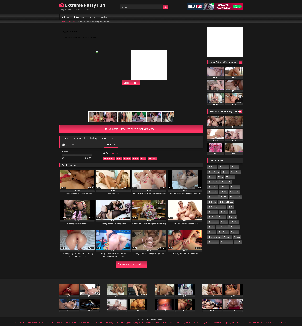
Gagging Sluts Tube (232, 323)
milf (212, 227)
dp (232, 207)
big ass (231, 177)
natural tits (223, 227)
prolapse (224, 232)
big (221, 177)
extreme (214, 212)
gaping (233, 217)
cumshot (214, 197)
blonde (235, 187)
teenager (214, 242)
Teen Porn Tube (53, 323)
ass (120, 158)
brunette (235, 192)
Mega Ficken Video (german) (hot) (123, 323)
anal (235, 167)
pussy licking (215, 237)
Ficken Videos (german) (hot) (151, 323)
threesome (227, 242)
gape (223, 217)
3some (213, 167)
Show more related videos (131, 264)
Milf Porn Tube (102, 323)
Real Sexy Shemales (251, 323)
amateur (225, 167)
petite (213, 232)
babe (212, 177)
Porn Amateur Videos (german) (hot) (180, 323)
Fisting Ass (72, 22)
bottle (224, 192)
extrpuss (114, 153)
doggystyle (237, 197)
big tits (224, 187)
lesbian (235, 222)
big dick (213, 187)
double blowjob (227, 202)
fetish (225, 212)
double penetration (218, 207)
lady (144, 158)
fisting (128, 158)
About (112, 144)
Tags (93, 17)
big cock (227, 182)
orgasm (236, 227)
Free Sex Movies (268, 323)
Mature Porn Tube (86, 323)
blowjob (213, 192)
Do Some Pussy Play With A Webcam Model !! (132, 129)
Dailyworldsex (216, 323)
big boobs (214, 182)
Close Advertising (131, 83)
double (213, 202)
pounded (153, 158)
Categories (80, 17)
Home (66, 17)
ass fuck (236, 172)
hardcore (214, 222)
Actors (104, 17)
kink (224, 222)
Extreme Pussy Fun (84, 5)
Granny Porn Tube (23, 323)
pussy (235, 232)
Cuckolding (282, 323)
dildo (225, 197)
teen (238, 237)
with (238, 242)
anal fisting (215, 172)
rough (228, 237)
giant (136, 158)
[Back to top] (294, 319)
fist (234, 212)
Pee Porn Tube (38, 323)
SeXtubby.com (203, 323)
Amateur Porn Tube (69, 323)
